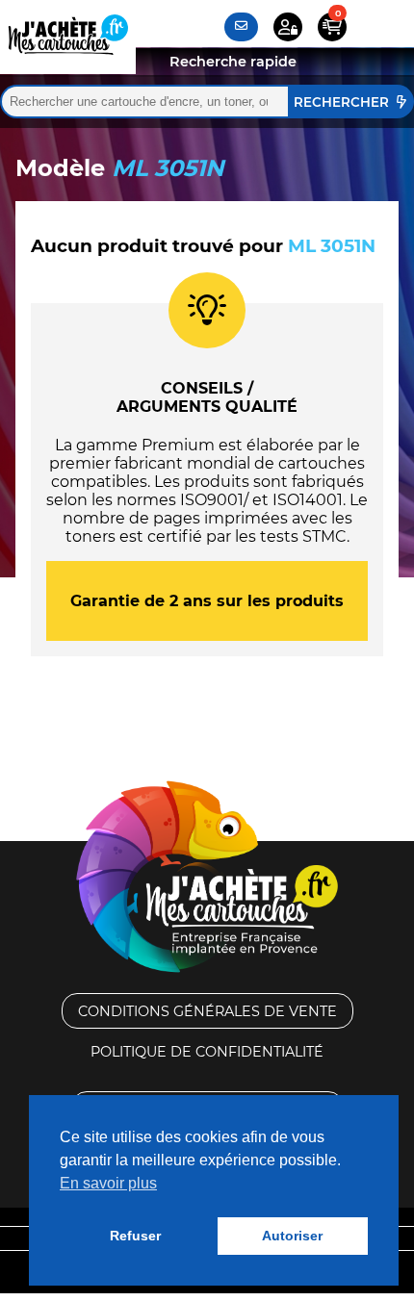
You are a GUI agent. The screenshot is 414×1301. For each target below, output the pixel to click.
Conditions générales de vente (207, 1011)
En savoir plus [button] (108, 1183)
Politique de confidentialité (207, 1051)
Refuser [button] (135, 1235)
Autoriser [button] (292, 1235)
